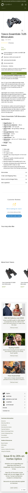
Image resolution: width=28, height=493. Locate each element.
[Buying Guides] (14, 339)
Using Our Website (5, 451)
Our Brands (4, 425)
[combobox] (14, 8)
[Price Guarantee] (14, 367)
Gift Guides (3, 445)
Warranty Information (6, 427)
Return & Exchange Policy (7, 431)
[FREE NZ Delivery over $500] (14, 309)
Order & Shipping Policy (7, 433)
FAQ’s (2, 447)
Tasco (12, 262)
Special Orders (5, 437)
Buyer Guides (4, 443)
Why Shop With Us (5, 423)
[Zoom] (22, 30)
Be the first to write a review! (14, 216)
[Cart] (22, 5)
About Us (3, 421)
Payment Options (5, 429)
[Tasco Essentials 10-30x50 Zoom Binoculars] (10, 276)
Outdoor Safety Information (7, 449)
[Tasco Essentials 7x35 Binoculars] (10, 243)
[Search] (25, 8)
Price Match (4, 435)
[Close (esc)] (26, 453)
